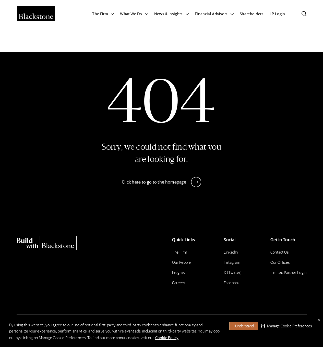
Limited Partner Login (288, 272)
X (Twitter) (233, 272)
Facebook (232, 282)
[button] (286, 326)
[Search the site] (304, 13)
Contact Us (279, 252)
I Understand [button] (244, 325)
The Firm (179, 252)
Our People (181, 262)
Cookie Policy (166, 337)
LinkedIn (231, 252)
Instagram (232, 262)
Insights (178, 272)
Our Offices (280, 262)
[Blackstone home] (51, 243)
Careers (178, 282)
